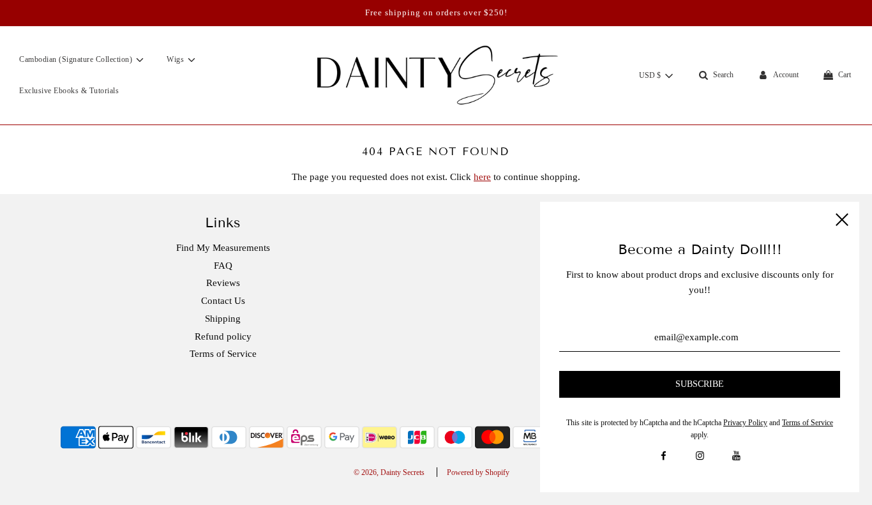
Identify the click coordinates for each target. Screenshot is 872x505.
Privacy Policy (745, 422)
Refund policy (223, 336)
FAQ (223, 265)
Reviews (223, 283)
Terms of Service (223, 354)
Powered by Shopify (478, 472)
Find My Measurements (223, 248)
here (482, 177)
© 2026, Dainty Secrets (389, 472)
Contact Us (223, 301)
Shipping (223, 318)
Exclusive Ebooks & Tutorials (69, 90)
